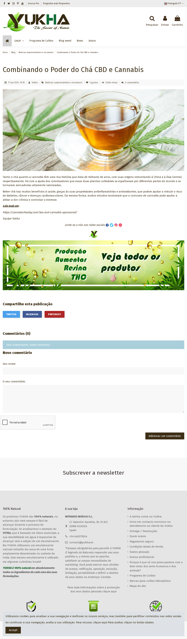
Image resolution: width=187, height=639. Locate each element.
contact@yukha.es (81, 542)
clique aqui (100, 622)
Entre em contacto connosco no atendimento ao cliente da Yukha (151, 524)
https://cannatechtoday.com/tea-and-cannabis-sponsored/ (40, 212)
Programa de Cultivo (142, 575)
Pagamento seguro (142, 541)
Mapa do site (138, 586)
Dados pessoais (139, 552)
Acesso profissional (142, 557)
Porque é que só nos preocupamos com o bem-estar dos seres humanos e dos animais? (156, 566)
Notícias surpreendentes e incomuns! (64, 82)
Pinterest (54, 314)
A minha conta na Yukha (146, 516)
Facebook (32, 314)
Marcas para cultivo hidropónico (150, 580)
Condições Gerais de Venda (146, 546)
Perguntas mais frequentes (56, 3)
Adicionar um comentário (165, 436)
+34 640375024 (78, 536)
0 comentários (132, 82)
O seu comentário (14, 381)
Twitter (11, 314)
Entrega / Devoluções (143, 531)
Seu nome (9, 363)
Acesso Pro (34, 3)
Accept (13, 630)
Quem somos (138, 536)
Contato (105, 577)
